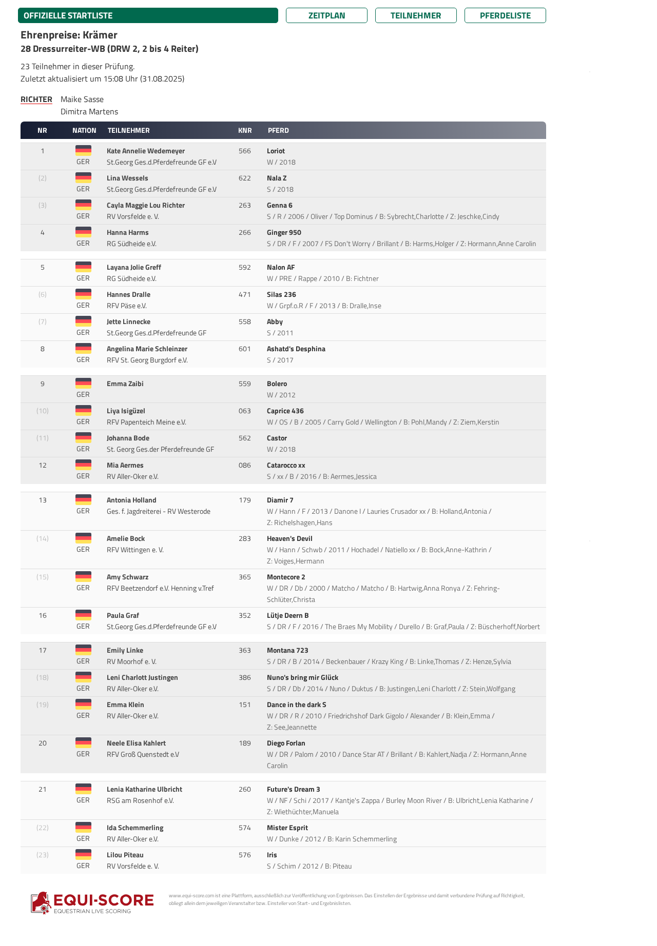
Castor (277, 438)
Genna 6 (280, 205)
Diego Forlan (287, 743)
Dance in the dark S (297, 704)
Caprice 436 (286, 410)
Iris (273, 854)
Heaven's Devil (290, 538)
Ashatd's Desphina (297, 348)
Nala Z (277, 178)
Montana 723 (288, 650)
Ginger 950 (285, 232)
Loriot (276, 150)
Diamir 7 (281, 500)
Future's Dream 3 (294, 789)
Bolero (277, 383)
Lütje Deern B (289, 615)
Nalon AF (281, 267)
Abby (275, 321)
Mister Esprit (288, 827)
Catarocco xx (287, 465)
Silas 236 (282, 294)
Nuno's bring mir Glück (303, 677)
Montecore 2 (287, 576)
